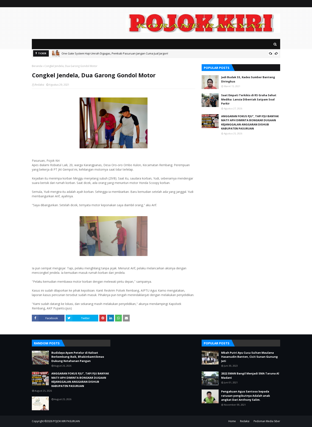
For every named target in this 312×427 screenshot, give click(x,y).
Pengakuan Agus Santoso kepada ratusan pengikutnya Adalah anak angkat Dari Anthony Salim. (245, 395)
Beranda (37, 66)
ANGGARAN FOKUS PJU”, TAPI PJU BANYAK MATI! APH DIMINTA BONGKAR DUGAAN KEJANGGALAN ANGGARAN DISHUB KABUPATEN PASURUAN (250, 122)
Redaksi (39, 84)
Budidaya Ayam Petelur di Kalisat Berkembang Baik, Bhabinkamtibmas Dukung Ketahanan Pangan (77, 357)
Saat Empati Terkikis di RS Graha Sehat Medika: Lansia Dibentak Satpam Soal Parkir (248, 99)
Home (232, 421)
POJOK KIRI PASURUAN (66, 421)
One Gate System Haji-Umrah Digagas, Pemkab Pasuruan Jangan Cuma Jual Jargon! (115, 53)
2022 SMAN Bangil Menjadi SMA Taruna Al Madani (250, 375)
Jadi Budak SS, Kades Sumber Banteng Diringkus (248, 79)
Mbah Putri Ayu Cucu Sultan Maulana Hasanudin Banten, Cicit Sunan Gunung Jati (249, 357)
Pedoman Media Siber (267, 421)
